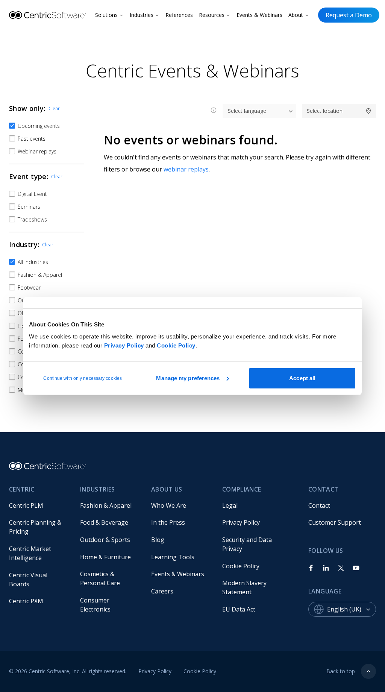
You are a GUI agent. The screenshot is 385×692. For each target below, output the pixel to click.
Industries (141, 14)
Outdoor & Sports (105, 540)
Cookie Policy (176, 345)
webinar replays (186, 169)
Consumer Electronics (95, 604)
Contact (319, 505)
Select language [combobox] (247, 110)
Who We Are (168, 505)
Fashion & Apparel (106, 505)
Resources (211, 14)
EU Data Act (238, 609)
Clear (54, 108)
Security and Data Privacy (247, 544)
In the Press (168, 522)
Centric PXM (26, 601)
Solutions (106, 14)
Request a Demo (349, 15)
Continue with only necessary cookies (82, 378)
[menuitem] (38, 505)
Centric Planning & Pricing (36, 527)
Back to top (340, 671)
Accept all (302, 378)
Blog (157, 540)
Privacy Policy (124, 345)
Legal (230, 505)
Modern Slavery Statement (245, 587)
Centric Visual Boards (29, 579)
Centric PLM (26, 505)
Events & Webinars (259, 14)
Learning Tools (172, 557)
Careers (162, 591)
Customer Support (334, 522)
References (179, 14)
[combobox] (351, 609)
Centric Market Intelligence (31, 553)
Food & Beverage (104, 522)
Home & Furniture (105, 557)
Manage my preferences (188, 378)
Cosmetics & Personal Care (100, 578)
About (295, 14)
